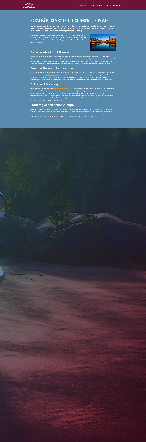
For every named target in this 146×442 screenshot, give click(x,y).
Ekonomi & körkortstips (113, 6)
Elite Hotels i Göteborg (52, 75)
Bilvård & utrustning (96, 6)
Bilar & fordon (81, 6)
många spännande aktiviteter (62, 88)
